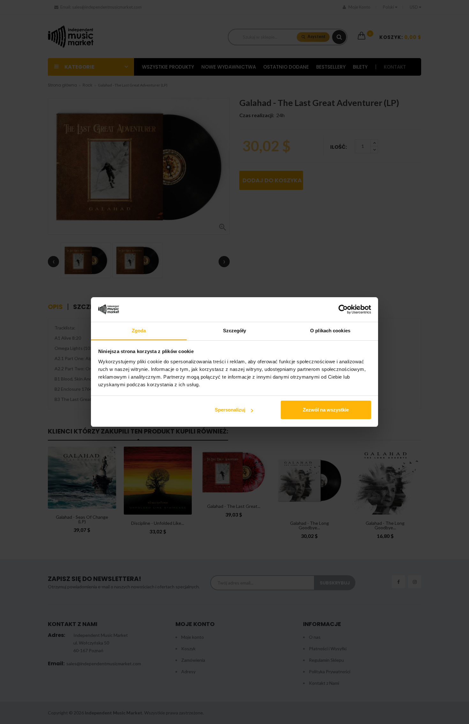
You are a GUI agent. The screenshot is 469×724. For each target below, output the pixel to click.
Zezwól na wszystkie (326, 409)
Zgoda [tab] (139, 330)
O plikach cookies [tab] (330, 330)
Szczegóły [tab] (234, 330)
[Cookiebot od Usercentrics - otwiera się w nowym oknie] (343, 309)
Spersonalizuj (230, 409)
